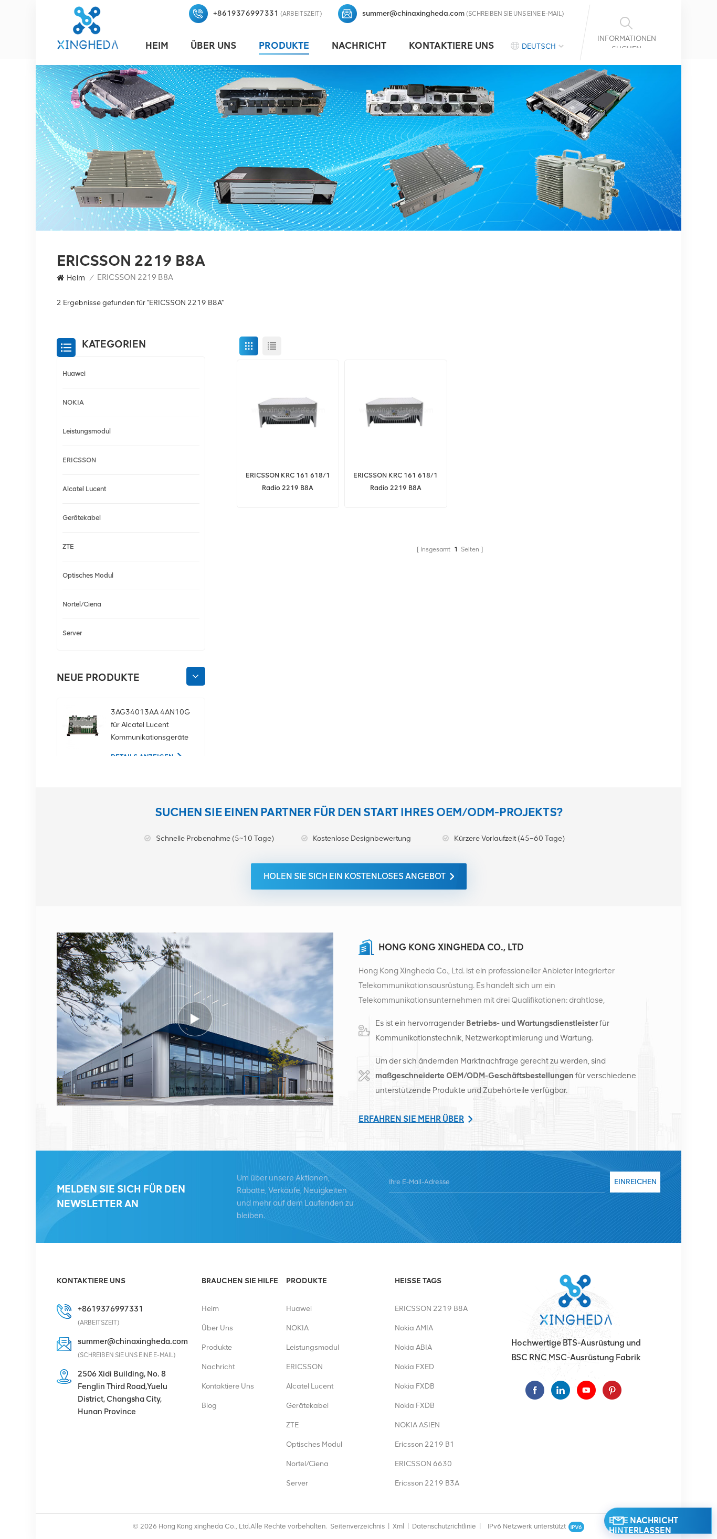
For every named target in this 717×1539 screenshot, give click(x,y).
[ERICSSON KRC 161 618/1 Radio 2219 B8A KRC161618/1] (288, 411)
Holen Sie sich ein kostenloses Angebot (354, 876)
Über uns (213, 45)
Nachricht (359, 45)
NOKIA (73, 402)
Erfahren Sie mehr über (411, 1119)
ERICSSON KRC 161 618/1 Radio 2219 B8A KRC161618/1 (288, 482)
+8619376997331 (246, 13)
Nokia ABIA (413, 1347)
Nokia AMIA (414, 1328)
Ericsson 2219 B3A (427, 1483)
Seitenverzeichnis (357, 1526)
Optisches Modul (87, 575)
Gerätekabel (81, 518)
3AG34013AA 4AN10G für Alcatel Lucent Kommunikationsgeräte (150, 725)
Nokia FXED (414, 1366)
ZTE (68, 546)
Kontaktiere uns (451, 45)
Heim (156, 45)
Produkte (284, 45)
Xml (398, 1526)
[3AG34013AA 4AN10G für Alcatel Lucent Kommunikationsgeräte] (83, 726)
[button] (195, 676)
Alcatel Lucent (84, 489)
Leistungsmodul (86, 431)
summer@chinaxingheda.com (413, 13)
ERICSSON (79, 460)
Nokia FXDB (415, 1386)
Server (72, 633)
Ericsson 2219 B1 (425, 1444)
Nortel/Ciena (81, 604)
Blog (209, 1405)
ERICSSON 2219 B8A (431, 1308)
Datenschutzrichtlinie (444, 1526)
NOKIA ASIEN (417, 1425)
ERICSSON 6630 (423, 1463)
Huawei (74, 373)
